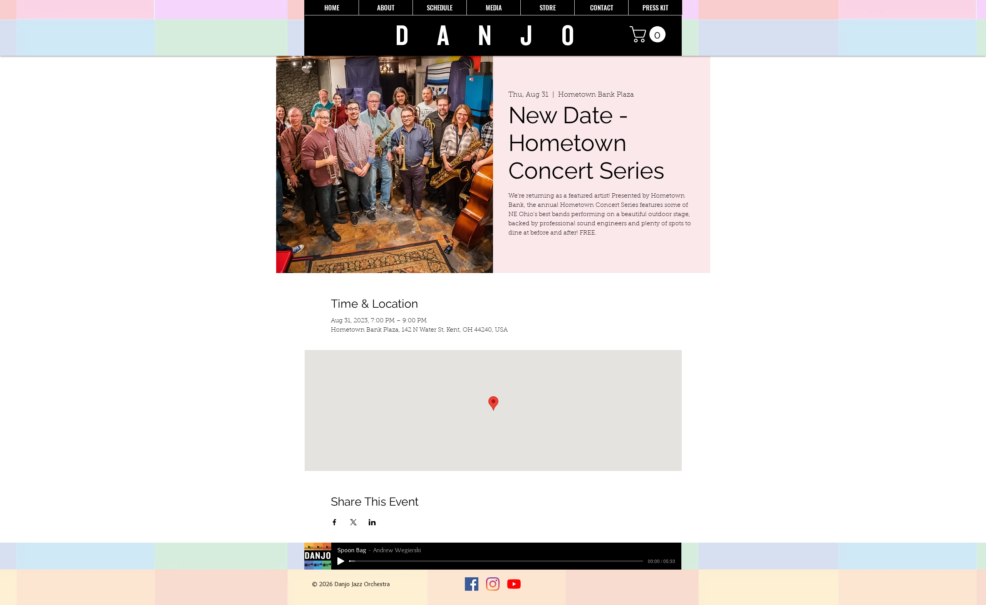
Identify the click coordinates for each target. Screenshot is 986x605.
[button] (649, 34)
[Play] (340, 561)
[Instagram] (493, 584)
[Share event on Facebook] (334, 522)
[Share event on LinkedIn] (372, 522)
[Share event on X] (353, 522)
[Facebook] (471, 584)
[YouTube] (514, 584)
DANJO (499, 36)
